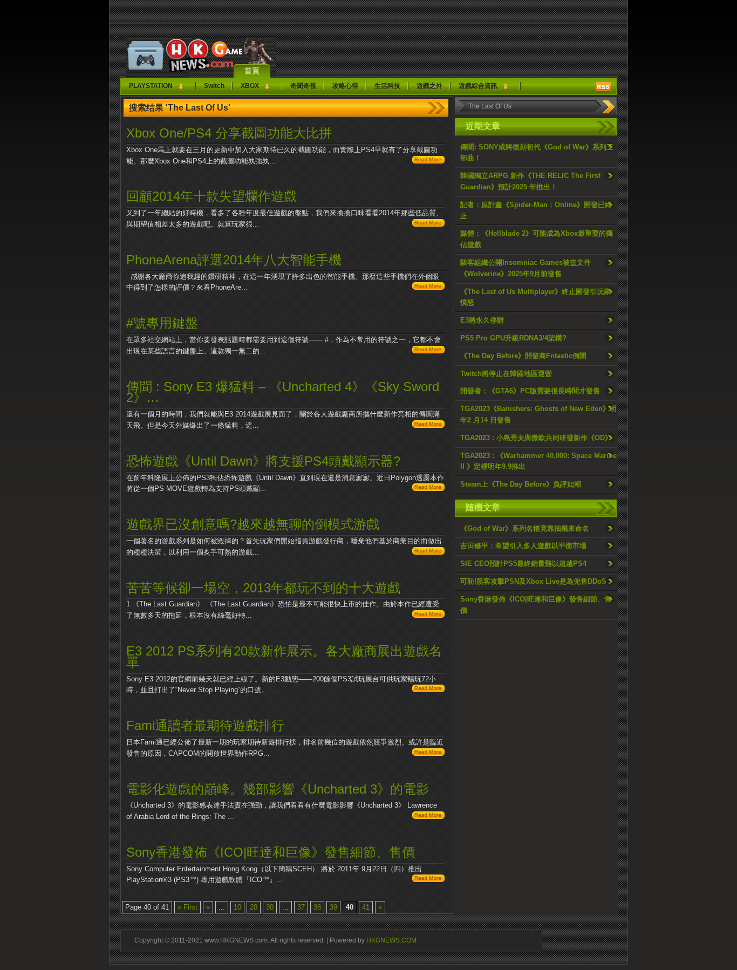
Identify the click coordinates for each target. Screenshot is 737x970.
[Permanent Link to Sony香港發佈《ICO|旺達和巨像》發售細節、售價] (428, 880)
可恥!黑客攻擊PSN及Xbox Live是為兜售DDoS (533, 581)
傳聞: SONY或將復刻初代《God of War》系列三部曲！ (536, 152)
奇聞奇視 (303, 86)
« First (187, 907)
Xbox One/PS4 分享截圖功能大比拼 (229, 133)
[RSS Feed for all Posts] (603, 87)
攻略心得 (345, 86)
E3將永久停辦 (482, 320)
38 (317, 907)
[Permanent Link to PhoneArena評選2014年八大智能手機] (428, 287)
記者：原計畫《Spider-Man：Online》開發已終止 (536, 210)
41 (366, 907)
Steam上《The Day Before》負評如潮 (520, 484)
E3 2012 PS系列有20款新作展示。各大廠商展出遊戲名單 (284, 657)
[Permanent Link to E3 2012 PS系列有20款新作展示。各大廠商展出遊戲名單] (428, 690)
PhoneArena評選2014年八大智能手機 (234, 259)
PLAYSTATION (151, 86)
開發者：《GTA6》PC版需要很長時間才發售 (530, 391)
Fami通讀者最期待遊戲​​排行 (205, 725)
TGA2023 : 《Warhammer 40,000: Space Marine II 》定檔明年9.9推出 (538, 461)
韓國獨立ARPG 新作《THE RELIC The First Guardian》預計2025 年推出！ (530, 181)
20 (253, 907)
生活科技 (387, 86)
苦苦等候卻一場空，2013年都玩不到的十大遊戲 (263, 587)
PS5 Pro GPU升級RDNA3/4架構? (513, 338)
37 (301, 907)
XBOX (250, 86)
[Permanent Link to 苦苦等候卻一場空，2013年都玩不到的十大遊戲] (428, 615)
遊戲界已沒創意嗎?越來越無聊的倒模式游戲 (252, 524)
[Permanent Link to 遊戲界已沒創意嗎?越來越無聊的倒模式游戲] (428, 552)
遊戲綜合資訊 (478, 86)
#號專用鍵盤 (162, 323)
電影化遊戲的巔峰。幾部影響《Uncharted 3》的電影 (277, 789)
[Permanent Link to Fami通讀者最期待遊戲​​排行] (428, 753)
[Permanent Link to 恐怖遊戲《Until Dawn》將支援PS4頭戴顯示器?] (428, 488)
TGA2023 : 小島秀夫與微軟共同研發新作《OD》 (536, 438)
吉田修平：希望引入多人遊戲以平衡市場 (523, 546)
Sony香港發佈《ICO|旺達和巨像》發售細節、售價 (535, 604)
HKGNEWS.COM (391, 940)
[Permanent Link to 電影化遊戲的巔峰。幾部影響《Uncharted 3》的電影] (428, 816)
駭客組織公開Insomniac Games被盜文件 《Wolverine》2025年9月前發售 (525, 268)
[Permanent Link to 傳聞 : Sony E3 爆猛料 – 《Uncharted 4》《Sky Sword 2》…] (428, 425)
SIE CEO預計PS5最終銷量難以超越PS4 (523, 563)
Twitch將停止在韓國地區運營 (506, 374)
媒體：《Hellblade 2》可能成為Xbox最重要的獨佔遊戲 (536, 239)
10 (237, 907)
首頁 (252, 70)
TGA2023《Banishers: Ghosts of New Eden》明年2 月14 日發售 (538, 414)
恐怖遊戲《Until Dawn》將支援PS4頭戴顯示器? (263, 461)
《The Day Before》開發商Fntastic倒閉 (523, 356)
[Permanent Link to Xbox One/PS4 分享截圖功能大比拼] (428, 161)
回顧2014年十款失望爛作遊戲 (211, 196)
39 (333, 907)
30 (270, 907)
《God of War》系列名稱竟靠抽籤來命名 (524, 528)
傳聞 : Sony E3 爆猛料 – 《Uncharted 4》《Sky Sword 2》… (282, 392)
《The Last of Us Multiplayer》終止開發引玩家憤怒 (535, 297)
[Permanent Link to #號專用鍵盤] (428, 351)
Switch (214, 86)
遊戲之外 (429, 86)
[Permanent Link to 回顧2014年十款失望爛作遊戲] (428, 224)
